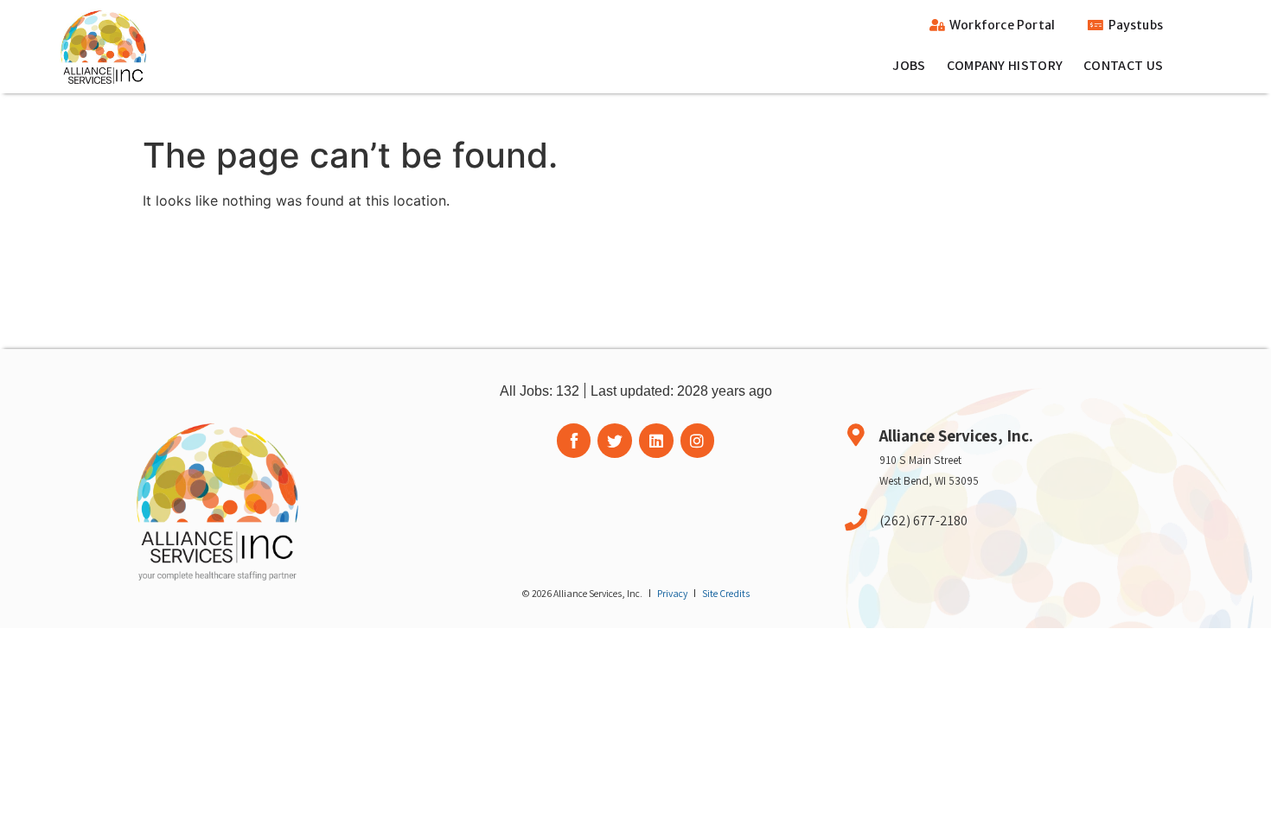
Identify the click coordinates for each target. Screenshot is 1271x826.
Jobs (908, 65)
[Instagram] (697, 440)
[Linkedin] (656, 440)
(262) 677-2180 (923, 520)
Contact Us (1123, 65)
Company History (1005, 65)
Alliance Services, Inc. (956, 435)
